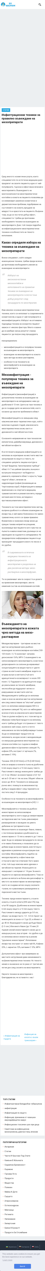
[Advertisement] (22, 32)
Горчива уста (11, 1174)
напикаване (10, 1219)
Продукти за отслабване (16, 1232)
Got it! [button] (22, 1266)
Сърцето (8, 1196)
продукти (9, 1178)
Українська (13, 1247)
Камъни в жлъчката (14, 1160)
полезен (8, 1187)
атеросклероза (11, 1201)
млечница (9, 1210)
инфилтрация (11, 1108)
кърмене (9, 1169)
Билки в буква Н (12, 1228)
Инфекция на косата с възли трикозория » (31, 1037)
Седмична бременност (15, 1165)
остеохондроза (11, 1205)
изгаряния (9, 1147)
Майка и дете (11, 1192)
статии (6, 110)
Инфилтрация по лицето (16, 1113)
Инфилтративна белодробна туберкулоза (23, 1104)
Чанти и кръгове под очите (17, 1156)
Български (25, 1247)
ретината (9, 1214)
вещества (9, 1183)
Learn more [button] (7, 1260)
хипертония (10, 1223)
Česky (36, 1247)
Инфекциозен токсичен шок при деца (22, 1124)
